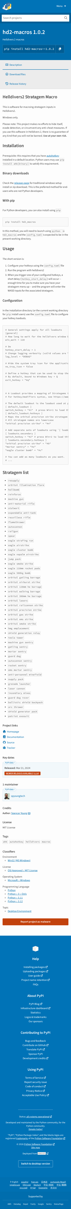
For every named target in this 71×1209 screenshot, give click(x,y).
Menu (60, 6)
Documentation (15, 737)
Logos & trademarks (35, 1017)
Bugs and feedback (35, 1041)
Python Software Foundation (49, 1138)
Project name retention (34, 980)
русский (23, 1187)
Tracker (11, 748)
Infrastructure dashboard (34, 1008)
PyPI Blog (34, 1004)
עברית (33, 1187)
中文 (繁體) (62, 1184)
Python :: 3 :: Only (17, 894)
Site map (35, 1147)
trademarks (22, 1138)
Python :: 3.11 (15, 898)
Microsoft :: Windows (19, 880)
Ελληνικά (27, 1184)
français (34, 1182)
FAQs (35, 984)
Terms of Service (34, 1078)
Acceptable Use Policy (34, 1095)
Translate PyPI (34, 1049)
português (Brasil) (58, 1182)
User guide (34, 976)
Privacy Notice (34, 1091)
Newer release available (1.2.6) (22, 773)
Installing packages (34, 967)
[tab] (35, 65)
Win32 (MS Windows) (19, 860)
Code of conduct (34, 1086)
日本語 (44, 1182)
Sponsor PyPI (35, 1054)
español (24, 1182)
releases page (21, 183)
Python (12, 890)
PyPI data (9, 762)
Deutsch (37, 1184)
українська (15, 1184)
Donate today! (36, 1129)
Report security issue (35, 1082)
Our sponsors (36, 1021)
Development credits (34, 1058)
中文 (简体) (49, 1184)
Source (10, 742)
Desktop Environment (19, 911)
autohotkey (53, 156)
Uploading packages (34, 971)
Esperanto (43, 1187)
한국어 (53, 1187)
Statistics (35, 1012)
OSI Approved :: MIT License (23, 870)
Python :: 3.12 (15, 901)
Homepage (13, 732)
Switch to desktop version (35, 1164)
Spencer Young (19, 813)
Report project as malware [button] (35, 922)
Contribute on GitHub (34, 1045)
